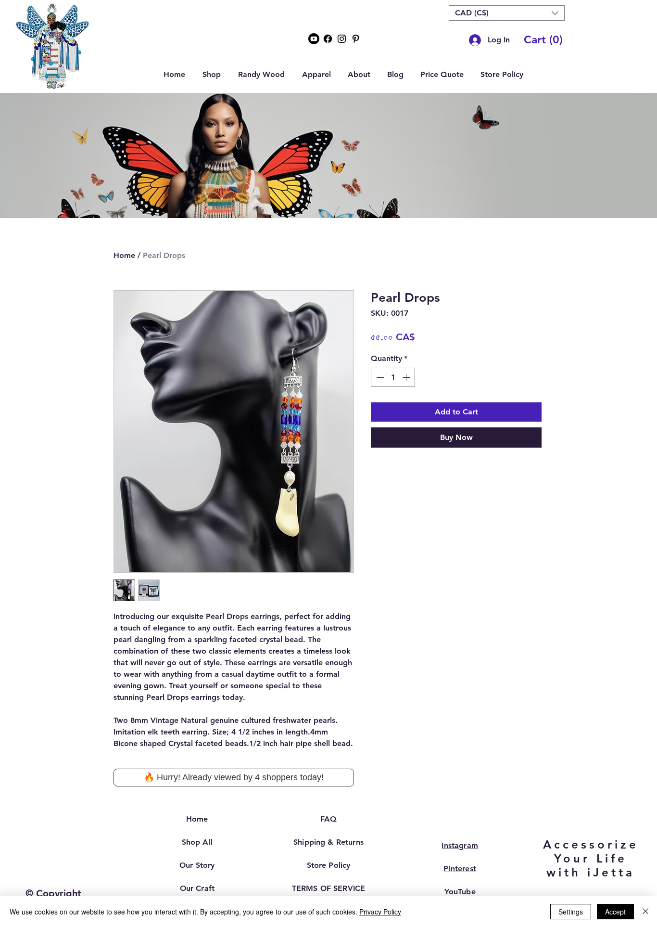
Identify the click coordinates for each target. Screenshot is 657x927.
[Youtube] (313, 38)
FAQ (328, 819)
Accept (615, 911)
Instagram (460, 845)
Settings (570, 911)
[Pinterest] (355, 38)
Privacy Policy (380, 911)
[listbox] (507, 13)
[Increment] (407, 377)
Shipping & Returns (328, 842)
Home (124, 255)
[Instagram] (341, 38)
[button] (507, 13)
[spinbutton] (393, 377)
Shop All (197, 842)
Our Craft (197, 888)
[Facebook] (327, 38)
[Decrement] (379, 377)
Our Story (197, 865)
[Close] (645, 911)
